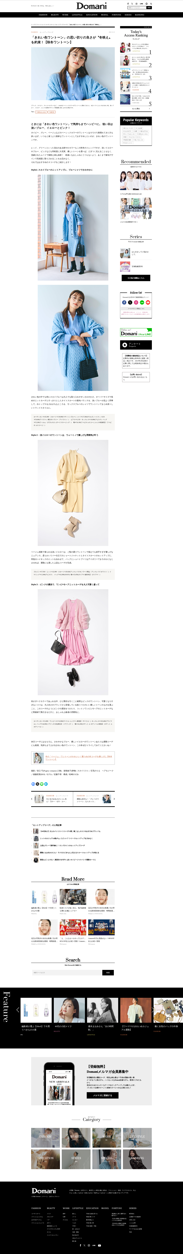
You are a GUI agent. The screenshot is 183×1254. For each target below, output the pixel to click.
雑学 (64, 1213)
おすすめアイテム (36, 1220)
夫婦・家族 (75, 1232)
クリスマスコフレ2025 (53, 1229)
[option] (36, 1017)
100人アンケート (77, 1238)
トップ (33, 24)
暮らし (74, 1213)
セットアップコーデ (61, 24)
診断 (135, 131)
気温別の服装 (127, 140)
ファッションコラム (37, 1217)
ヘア (48, 1220)
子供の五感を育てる (92, 1213)
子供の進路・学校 (91, 1226)
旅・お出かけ (76, 1229)
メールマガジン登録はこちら (136, 308)
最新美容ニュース (52, 1226)
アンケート (135, 344)
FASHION (43, 15)
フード (74, 1217)
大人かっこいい (128, 142)
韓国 (125, 137)
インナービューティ (52, 1235)
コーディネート (49, 24)
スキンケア (50, 1217)
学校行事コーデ (90, 1217)
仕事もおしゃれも (41, 112)
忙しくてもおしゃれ (129, 134)
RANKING (139, 15)
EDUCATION (92, 15)
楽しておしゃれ (138, 140)
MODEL (104, 15)
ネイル (49, 1232)
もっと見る (136, 108)
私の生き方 (75, 1235)
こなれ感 (139, 128)
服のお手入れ (144, 131)
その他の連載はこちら (136, 278)
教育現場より (90, 1220)
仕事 (64, 1217)
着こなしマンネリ (128, 128)
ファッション (40, 24)
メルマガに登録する (102, 1095)
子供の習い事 (90, 1223)
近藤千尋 (52, 112)
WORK (65, 15)
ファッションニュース (37, 1223)
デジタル (65, 1220)
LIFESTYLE (77, 15)
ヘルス (74, 1223)
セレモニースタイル (135, 137)
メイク (49, 1213)
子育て (74, 1226)
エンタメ (74, 1220)
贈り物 (74, 1241)
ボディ (49, 1223)
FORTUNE (116, 15)
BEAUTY (55, 15)
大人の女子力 (127, 131)
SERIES (128, 15)
